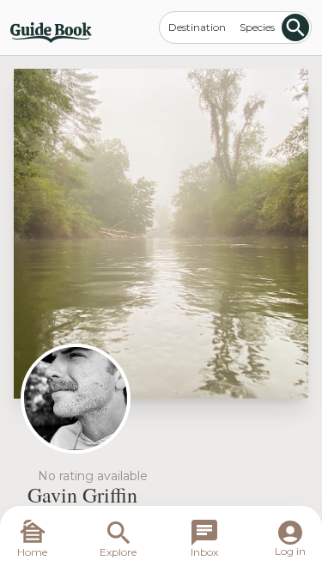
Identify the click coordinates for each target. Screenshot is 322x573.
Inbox (204, 552)
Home (32, 552)
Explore (118, 552)
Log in (290, 551)
